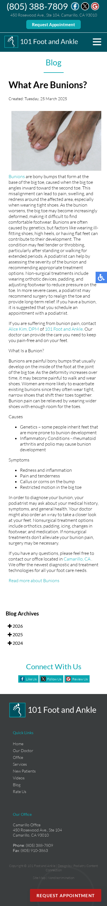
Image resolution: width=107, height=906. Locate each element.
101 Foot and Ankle (64, 329)
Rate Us (19, 791)
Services (20, 764)
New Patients (24, 771)
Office (18, 757)
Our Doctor (23, 750)
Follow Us (54, 679)
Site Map (39, 878)
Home (18, 743)
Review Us (80, 679)
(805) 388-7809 (37, 6)
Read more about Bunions (34, 580)
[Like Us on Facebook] (75, 9)
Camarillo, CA (77, 559)
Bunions (17, 176)
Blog (17, 784)
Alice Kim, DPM (24, 329)
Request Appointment (53, 24)
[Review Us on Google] (95, 9)
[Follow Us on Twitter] (85, 9)
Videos (19, 777)
